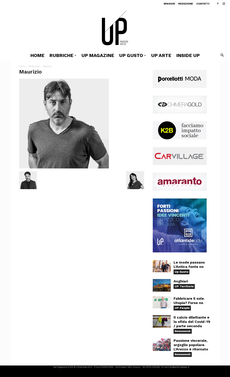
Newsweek (183, 331)
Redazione (185, 3)
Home (37, 55)
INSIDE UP (188, 55)
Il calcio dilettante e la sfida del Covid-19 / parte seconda (192, 321)
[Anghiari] (162, 285)
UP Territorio (184, 286)
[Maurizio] (64, 167)
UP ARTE (161, 55)
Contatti (202, 3)
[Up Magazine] (115, 28)
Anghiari (181, 281)
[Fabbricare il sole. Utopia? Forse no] (162, 302)
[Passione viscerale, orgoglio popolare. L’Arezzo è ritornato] (162, 344)
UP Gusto (131, 55)
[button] (222, 55)
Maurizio (30, 71)
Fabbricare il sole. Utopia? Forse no (189, 300)
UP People (182, 308)
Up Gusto (181, 271)
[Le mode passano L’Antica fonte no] (162, 266)
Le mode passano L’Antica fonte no (189, 264)
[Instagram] (223, 3)
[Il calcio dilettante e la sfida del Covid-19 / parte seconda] (162, 321)
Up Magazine (97, 55)
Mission (169, 3)
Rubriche (61, 55)
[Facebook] (217, 3)
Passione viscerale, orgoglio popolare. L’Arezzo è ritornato (191, 344)
